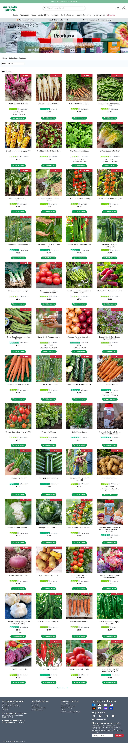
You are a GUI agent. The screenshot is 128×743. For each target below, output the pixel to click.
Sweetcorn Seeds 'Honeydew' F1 (18, 151)
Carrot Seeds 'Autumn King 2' (49, 337)
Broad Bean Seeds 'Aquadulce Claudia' (18, 338)
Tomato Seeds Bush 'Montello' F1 (18, 432)
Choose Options (18, 118)
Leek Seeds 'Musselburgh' (18, 291)
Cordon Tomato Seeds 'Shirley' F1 (79, 199)
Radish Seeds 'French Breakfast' (110, 291)
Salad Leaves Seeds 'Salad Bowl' (49, 151)
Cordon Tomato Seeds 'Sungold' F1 (110, 199)
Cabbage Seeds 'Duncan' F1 (48, 528)
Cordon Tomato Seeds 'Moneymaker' (79, 576)
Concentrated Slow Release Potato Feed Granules (109, 433)
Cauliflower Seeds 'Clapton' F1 (18, 528)
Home (4, 58)
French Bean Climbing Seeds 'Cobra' (110, 104)
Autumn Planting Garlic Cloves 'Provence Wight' (18, 623)
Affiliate (5, 710)
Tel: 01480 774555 (99, 719)
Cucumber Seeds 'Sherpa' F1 (49, 622)
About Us (35, 704)
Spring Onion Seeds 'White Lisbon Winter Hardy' (110, 670)
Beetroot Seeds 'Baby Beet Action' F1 (79, 479)
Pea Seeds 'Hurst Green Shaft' (18, 245)
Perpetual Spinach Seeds (79, 151)
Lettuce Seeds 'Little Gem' (110, 151)
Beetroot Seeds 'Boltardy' (18, 103)
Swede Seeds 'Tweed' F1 (18, 575)
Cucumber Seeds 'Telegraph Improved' (110, 623)
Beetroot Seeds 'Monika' (18, 669)
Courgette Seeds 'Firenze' (48, 478)
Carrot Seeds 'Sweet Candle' (18, 384)
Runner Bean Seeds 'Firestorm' (79, 245)
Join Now (119, 735)
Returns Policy (66, 708)
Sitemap (5, 708)
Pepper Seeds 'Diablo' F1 (49, 669)
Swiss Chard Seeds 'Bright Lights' (18, 199)
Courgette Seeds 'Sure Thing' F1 (79, 384)
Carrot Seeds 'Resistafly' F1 (79, 103)
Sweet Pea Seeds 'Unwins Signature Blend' (110, 576)
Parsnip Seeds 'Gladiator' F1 (49, 103)
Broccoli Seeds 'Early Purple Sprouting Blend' (109, 338)
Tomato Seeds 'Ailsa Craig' (79, 669)
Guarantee (36, 706)
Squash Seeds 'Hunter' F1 (48, 575)
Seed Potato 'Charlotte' (109, 478)
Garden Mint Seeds (49, 432)
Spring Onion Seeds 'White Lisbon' (49, 199)
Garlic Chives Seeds (79, 432)
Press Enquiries (37, 710)
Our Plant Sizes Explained (70, 712)
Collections (13, 58)
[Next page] (70, 688)
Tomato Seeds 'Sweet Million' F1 (79, 528)
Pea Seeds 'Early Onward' (48, 384)
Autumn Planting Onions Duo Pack (79, 338)
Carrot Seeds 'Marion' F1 (79, 622)
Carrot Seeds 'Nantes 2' (109, 384)
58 (67, 688)
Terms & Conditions (9, 704)
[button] (124, 8)
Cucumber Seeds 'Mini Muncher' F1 (109, 245)
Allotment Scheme (39, 708)
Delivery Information (68, 706)
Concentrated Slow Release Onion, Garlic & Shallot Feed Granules (109, 529)
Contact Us (65, 704)
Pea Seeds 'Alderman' (18, 478)
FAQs (63, 710)
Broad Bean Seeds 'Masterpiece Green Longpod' (79, 292)
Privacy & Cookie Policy (11, 706)
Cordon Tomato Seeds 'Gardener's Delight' (48, 292)
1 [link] (57, 688)
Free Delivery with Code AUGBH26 (64, 1)
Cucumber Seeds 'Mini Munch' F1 (48, 245)
